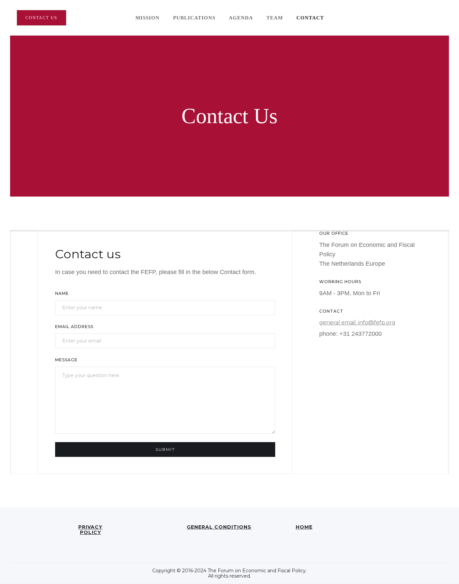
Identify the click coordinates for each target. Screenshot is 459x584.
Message (66, 359)
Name (62, 293)
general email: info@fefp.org (357, 322)
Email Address (74, 326)
